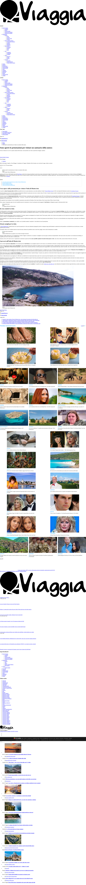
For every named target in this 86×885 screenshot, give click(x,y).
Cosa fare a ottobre (5, 721)
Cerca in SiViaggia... (3, 730)
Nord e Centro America (9, 40)
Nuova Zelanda (10, 61)
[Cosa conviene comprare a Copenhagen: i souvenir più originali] (44, 789)
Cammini (6, 29)
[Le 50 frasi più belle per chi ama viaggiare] (44, 827)
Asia (5, 51)
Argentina (9, 47)
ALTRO (1, 77)
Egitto (8, 57)
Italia (8, 36)
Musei (3, 699)
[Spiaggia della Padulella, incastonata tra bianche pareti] (44, 872)
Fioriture (3, 690)
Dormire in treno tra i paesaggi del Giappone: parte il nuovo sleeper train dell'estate (15, 649)
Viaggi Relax (4, 310)
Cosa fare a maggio (5, 716)
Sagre (3, 703)
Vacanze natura (7, 31)
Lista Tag (4, 680)
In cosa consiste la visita (6, 182)
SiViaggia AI (4, 66)
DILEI (54, 738)
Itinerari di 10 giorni (6, 697)
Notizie (3, 63)
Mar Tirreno (19, 174)
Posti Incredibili (5, 670)
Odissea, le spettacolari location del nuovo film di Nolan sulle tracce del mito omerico (15, 609)
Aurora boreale (5, 682)
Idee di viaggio (5, 27)
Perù (8, 49)
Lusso (3, 69)
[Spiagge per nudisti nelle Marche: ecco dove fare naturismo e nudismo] (44, 797)
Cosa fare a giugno (5, 717)
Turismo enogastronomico (7, 709)
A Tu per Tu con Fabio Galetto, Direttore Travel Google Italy (11, 614)
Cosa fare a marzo (5, 714)
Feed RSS (13, 731)
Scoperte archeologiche (6, 705)
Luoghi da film (5, 68)
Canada (8, 42)
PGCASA (41, 738)
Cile (8, 50)
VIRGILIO (25, 738)
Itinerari (3, 692)
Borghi (6, 30)
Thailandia (9, 53)
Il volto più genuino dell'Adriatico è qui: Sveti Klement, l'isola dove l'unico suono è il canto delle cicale (21, 323)
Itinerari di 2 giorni (5, 695)
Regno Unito (9, 38)
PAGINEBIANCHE (45, 738)
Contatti (3, 75)
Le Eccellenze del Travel (6, 132)
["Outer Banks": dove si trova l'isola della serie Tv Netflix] (44, 760)
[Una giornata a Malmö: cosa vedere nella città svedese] (44, 856)
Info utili (3, 64)
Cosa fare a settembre (6, 720)
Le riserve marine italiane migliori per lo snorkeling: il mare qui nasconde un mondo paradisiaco (20, 322)
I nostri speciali (5, 74)
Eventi (3, 689)
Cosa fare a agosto (5, 719)
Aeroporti (4, 681)
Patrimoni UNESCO (6, 702)
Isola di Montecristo (4, 226)
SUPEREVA (70, 738)
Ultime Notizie (7, 667)
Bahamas (8, 44)
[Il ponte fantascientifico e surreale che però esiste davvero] (44, 769)
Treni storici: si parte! (6, 133)
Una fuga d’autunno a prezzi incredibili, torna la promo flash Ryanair (12, 626)
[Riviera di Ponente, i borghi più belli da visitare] (44, 847)
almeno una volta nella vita (49, 263)
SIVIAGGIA (57, 738)
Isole (1, 310)
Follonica (8, 176)
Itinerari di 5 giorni (5, 696)
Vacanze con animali (8, 33)
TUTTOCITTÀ (51, 738)
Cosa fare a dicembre (6, 724)
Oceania (6, 59)
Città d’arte (4, 684)
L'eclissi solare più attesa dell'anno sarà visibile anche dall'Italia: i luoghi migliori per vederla (17, 632)
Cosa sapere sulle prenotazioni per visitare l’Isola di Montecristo (14, 181)
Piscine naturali (5, 134)
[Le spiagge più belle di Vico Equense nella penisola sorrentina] (44, 819)
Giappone (9, 52)
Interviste (4, 72)
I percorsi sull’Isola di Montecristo (8, 185)
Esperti (3, 73)
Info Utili (4, 668)
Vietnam (8, 54)
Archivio (16, 731)
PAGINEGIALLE (29, 738)
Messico (8, 43)
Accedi (1, 25)
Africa (6, 55)
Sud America (7, 45)
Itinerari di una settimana (6, 698)
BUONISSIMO (66, 738)
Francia (8, 37)
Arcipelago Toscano (74, 191)
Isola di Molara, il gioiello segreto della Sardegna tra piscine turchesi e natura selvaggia (18, 321)
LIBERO (22, 738)
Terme (3, 707)
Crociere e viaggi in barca (7, 688)
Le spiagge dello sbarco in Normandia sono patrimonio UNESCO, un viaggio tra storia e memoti (18, 643)
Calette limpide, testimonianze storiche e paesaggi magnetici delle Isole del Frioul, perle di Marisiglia (20, 320)
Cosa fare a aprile (5, 715)
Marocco (8, 56)
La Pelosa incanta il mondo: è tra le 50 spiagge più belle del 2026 (12, 621)
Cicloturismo (4, 683)
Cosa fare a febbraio (6, 713)
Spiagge (3, 706)
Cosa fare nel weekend (6, 687)
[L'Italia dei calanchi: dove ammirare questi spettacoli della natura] (44, 839)
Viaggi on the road (5, 710)
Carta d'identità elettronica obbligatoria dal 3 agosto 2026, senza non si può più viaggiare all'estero (18, 638)
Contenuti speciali (3, 731)
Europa (6, 35)
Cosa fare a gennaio (6, 712)
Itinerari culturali (5, 693)
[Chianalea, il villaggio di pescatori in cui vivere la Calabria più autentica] (44, 868)
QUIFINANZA (61, 738)
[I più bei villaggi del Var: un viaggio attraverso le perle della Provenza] (44, 876)
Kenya (8, 58)
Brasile (8, 48)
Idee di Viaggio (5, 653)
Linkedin (4, 161)
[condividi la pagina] (1, 168)
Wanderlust (4, 71)
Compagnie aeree (5, 685)
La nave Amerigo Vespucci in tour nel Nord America (9, 604)
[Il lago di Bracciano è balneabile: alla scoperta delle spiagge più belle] (44, 880)
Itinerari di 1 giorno (5, 694)
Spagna (8, 39)
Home (3, 142)
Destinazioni (4, 34)
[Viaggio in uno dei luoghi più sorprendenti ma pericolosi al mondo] (44, 831)
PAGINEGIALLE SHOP (36, 738)
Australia (8, 60)
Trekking (4, 708)
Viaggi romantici (5, 711)
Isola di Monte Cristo (49, 191)
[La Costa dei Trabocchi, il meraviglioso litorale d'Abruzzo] (44, 748)
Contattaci (9, 731)
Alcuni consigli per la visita (7, 183)
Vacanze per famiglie (8, 32)
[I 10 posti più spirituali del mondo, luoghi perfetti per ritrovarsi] (44, 806)
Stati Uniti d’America (11, 41)
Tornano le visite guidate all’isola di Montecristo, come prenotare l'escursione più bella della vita (20, 319)
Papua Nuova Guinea (11, 62)
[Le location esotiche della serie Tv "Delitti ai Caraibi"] (44, 864)
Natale (3, 701)
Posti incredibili (5, 67)
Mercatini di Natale (5, 700)
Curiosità (4, 70)
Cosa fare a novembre (6, 722)
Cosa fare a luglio (5, 718)
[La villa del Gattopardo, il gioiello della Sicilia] (44, 756)
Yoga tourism (4, 131)
